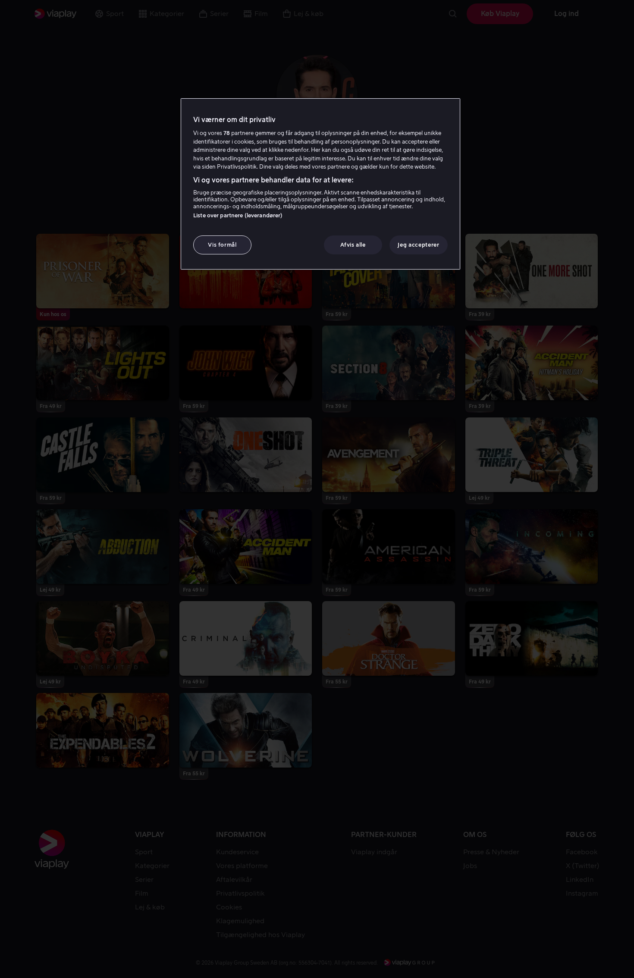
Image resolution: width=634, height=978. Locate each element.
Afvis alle (353, 245)
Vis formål (222, 245)
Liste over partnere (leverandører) (237, 215)
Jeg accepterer (418, 245)
